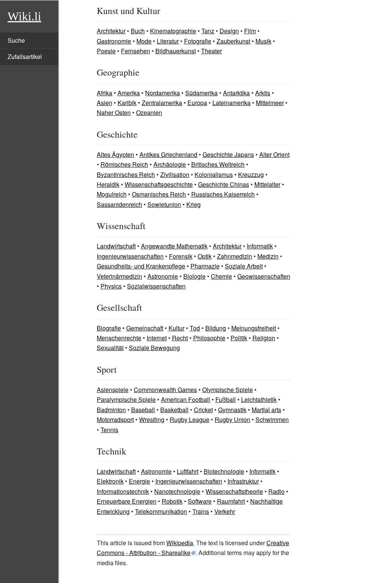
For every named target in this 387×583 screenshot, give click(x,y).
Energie (139, 481)
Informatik (260, 246)
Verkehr (224, 511)
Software (200, 501)
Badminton (111, 409)
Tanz (207, 30)
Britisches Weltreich (218, 164)
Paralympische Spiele (126, 399)
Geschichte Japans (228, 154)
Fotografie (197, 41)
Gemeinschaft (144, 328)
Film (250, 30)
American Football (185, 399)
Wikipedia (179, 542)
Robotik (172, 501)
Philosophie (209, 337)
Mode (144, 41)
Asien (104, 102)
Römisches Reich (124, 164)
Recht (180, 337)
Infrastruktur (243, 481)
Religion (263, 337)
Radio (276, 491)
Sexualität (110, 347)
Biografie (109, 328)
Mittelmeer (270, 102)
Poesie (106, 51)
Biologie (194, 276)
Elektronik (110, 481)
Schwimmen (272, 419)
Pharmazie (205, 266)
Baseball (143, 409)
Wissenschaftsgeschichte (159, 184)
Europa (197, 102)
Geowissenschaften (263, 276)
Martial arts (266, 409)
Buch (138, 30)
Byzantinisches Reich (126, 174)
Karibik (127, 102)
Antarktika (236, 92)
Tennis (109, 429)
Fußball (225, 399)
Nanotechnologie (177, 491)
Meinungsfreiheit (253, 328)
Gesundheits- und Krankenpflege (141, 266)
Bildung (215, 328)
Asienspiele (112, 389)
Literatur (168, 41)
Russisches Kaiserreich (223, 194)
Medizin (268, 256)
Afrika (104, 92)
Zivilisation (174, 174)
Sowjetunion (164, 204)
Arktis (262, 92)
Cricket (203, 409)
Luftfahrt (187, 471)
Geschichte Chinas (223, 184)
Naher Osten (114, 112)
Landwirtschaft (116, 246)
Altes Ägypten (115, 154)
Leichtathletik (259, 399)
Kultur (176, 328)
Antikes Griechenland (168, 154)
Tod (195, 328)
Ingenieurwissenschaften (130, 256)
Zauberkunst (233, 41)
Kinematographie (173, 30)
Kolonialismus (214, 174)
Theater (211, 51)
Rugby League (189, 419)
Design (229, 30)
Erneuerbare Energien (126, 501)
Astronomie (162, 276)
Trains (200, 511)
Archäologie (169, 164)
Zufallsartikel (25, 56)
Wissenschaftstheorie (234, 491)
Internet (157, 337)
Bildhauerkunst (175, 51)
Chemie (221, 276)
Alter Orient (274, 154)
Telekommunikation (161, 511)
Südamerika (201, 92)
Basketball (174, 409)
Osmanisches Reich (159, 194)
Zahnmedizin (234, 256)
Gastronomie (114, 41)
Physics (111, 286)
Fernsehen (135, 51)
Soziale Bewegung (154, 347)
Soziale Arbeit (244, 266)
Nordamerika (162, 92)
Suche (16, 40)
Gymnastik (232, 409)
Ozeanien (149, 112)
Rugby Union (232, 419)
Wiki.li (24, 16)
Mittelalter (267, 184)
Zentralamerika (162, 102)
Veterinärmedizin (119, 276)
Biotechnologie (224, 471)
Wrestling (151, 419)
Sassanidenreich (119, 204)
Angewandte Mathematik (174, 246)
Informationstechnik (123, 491)
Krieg (193, 204)
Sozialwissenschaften (156, 286)
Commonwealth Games (165, 389)
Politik (239, 337)
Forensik (180, 256)
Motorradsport (115, 419)
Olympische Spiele (227, 389)
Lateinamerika (231, 102)
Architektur (111, 30)
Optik (205, 256)
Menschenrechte (119, 337)
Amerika (129, 92)
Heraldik (108, 184)
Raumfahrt (231, 501)
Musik (263, 41)
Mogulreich (112, 194)
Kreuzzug (251, 174)
